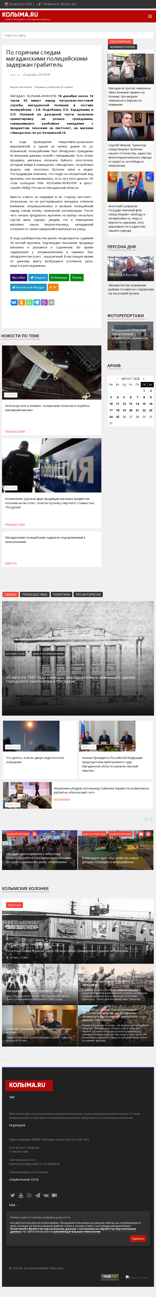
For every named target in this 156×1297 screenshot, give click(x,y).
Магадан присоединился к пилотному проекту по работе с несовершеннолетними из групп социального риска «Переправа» (38, 858)
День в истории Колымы (48, 653)
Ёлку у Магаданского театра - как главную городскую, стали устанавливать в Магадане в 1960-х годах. (38, 997)
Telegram (39, 277)
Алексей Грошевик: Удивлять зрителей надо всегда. (39, 1030)
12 (124, 404)
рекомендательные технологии (77, 1231)
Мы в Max (18, 277)
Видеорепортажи (18, 833)
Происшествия (15, 431)
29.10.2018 (10, 488)
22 (144, 410)
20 (130, 410)
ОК (54, 287)
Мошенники (62, 799)
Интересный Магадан (30, 287)
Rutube (77, 277)
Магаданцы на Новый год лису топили (34, 991)
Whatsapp (60, 277)
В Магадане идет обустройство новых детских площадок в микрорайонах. (110, 860)
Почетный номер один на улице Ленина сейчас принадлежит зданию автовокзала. (67, 951)
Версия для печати (21, 87)
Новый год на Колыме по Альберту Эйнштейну (107, 982)
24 (111, 417)
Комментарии (122, 47)
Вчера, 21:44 (12, 747)
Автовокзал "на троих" (28, 943)
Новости (15, 74)
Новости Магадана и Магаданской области (27, 19)
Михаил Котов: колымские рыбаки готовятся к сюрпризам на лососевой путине (131, 289)
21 (137, 410)
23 (150, 410)
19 (124, 410)
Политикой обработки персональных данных (43, 1229)
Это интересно (88, 594)
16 (150, 404)
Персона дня (121, 246)
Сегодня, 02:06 (15, 653)
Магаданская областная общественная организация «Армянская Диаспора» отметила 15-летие (130, 338)
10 (111, 404)
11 (117, 404)
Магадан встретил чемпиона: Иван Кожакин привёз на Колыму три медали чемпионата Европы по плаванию (129, 96)
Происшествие (35, 594)
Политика (61, 594)
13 (130, 404)
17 (111, 410)
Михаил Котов (123, 274)
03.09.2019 (10, 395)
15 (144, 404)
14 (137, 404)
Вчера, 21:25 (88, 747)
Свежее (10, 594)
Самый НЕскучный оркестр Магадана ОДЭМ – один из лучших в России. (38, 1039)
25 (117, 417)
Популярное (120, 41)
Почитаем (14, 905)
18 (117, 410)
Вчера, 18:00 (12, 804)
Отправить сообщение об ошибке (53, 87)
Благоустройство (94, 833)
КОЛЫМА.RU (20, 15)
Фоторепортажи (125, 315)
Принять (137, 1238)
